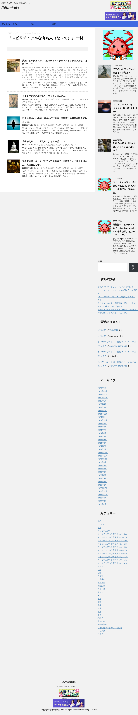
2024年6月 (102, 433)
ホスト (100, 592)
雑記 (32, 24)
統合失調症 (102, 624)
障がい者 (101, 621)
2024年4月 (102, 440)
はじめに (102, 330)
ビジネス (53, 80)
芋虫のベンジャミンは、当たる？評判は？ (115, 287)
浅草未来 (113, 330)
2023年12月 (103, 453)
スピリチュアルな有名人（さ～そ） (62, 70)
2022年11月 (103, 491)
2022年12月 (103, 488)
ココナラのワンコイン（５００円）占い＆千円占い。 (125, 108)
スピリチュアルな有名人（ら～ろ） (113, 557)
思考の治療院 (10, 8)
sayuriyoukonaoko (118, 346)
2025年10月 (103, 398)
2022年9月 (102, 498)
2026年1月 (102, 388)
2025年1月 (102, 411)
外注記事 (101, 586)
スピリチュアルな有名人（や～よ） (41, 77)
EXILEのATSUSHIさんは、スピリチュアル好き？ (124, 146)
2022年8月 (102, 501)
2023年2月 (102, 485)
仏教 (99, 573)
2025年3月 (102, 407)
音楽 (99, 605)
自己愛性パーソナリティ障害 (110, 628)
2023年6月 (102, 472)
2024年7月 (102, 430)
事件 (99, 615)
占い (36, 80)
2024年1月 (102, 449)
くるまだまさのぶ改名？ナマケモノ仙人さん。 (45, 96)
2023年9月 (102, 462)
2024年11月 (103, 417)
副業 (38, 67)
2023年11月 (103, 456)
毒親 (99, 611)
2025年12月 (103, 391)
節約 (99, 521)
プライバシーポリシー (11, 24)
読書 (54, 24)
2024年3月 (102, 443)
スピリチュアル (48, 67)
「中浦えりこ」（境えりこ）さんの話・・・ (43, 141)
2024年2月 (102, 446)
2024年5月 (102, 436)
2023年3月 (102, 482)
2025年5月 (102, 401)
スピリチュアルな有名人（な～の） (55, 72)
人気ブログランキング (120, 10)
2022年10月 (103, 494)
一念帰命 (101, 579)
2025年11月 (103, 394)
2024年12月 (103, 414)
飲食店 (100, 634)
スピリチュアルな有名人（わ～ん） (70, 77)
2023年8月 (102, 465)
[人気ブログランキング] (121, 8)
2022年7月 (102, 504)
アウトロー (102, 589)
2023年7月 (102, 469)
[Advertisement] (69, 696)
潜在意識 (30, 80)
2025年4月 (102, 404)
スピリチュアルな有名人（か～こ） (64, 99)
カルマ (100, 576)
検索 (100, 261)
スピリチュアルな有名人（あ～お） (69, 67)
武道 (99, 570)
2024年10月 (103, 420)
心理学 (46, 80)
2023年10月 (103, 459)
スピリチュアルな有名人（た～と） (113, 544)
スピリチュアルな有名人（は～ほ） (113, 550)
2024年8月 (102, 427)
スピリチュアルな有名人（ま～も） (48, 75)
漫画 (99, 599)
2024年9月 (102, 423)
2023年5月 (102, 475)
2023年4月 (102, 478)
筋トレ (100, 566)
